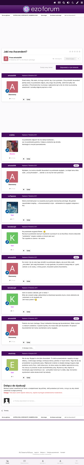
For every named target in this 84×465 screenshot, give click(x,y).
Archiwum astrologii (28, 60)
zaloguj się (67, 388)
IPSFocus (30, 452)
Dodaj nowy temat (46, 67)
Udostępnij (58, 58)
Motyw (42, 452)
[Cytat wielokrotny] (23, 99)
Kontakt (63, 452)
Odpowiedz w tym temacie (69, 67)
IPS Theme (22, 452)
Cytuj (28, 99)
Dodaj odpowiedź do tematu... (25, 401)
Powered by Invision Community (42, 454)
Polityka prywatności (53, 452)
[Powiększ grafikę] (44, 231)
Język (36, 452)
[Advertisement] (25, 33)
